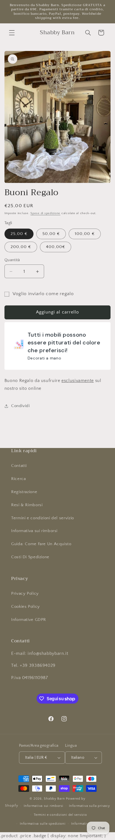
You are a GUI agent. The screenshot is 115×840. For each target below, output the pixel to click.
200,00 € (21, 247)
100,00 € (84, 234)
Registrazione (24, 492)
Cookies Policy (25, 606)
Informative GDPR (28, 620)
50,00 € (51, 234)
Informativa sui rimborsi (34, 531)
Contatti (19, 466)
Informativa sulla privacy (89, 806)
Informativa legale (86, 824)
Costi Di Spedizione (30, 557)
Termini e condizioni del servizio (42, 518)
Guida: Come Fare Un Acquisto (41, 544)
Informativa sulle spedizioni (43, 824)
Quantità (12, 260)
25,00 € (19, 234)
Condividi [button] (20, 406)
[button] (11, 32)
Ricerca (18, 479)
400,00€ (55, 247)
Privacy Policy (25, 593)
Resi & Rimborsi (26, 505)
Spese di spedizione (45, 213)
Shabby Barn (54, 798)
